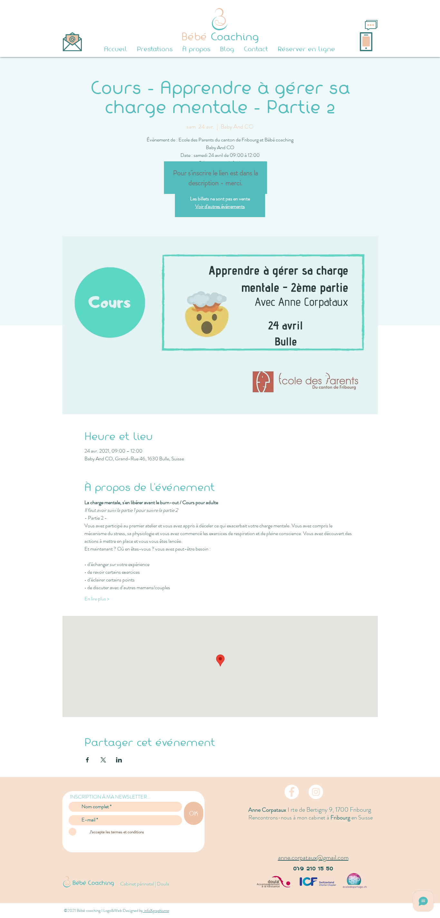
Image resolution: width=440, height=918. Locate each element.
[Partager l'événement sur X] (103, 759)
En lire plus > (96, 598)
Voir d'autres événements (220, 206)
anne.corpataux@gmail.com (313, 857)
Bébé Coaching (93, 882)
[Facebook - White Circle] (291, 792)
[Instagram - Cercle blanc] (316, 792)
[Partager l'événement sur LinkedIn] (119, 759)
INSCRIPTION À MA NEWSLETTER (108, 796)
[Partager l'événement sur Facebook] (87, 759)
